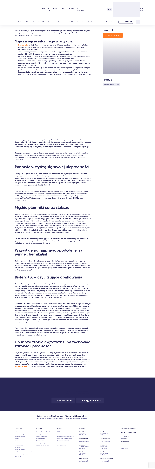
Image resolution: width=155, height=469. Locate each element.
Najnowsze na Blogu (20, 434)
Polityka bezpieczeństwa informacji (23, 451)
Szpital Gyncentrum (83, 458)
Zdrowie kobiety (57, 21)
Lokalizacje (63, 8)
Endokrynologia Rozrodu (63, 440)
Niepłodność (18, 21)
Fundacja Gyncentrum (20, 436)
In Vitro (59, 431)
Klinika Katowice (83, 431)
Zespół (55, 8)
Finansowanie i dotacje (69, 21)
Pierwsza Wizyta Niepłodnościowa (44, 431)
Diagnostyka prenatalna (44, 21)
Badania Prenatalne (40, 438)
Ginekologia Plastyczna (41, 443)
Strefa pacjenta (81, 21)
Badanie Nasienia (40, 440)
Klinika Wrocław (104, 451)
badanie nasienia (21, 366)
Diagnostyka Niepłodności (42, 434)
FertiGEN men (60, 443)
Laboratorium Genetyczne (106, 458)
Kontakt (71, 8)
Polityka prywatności (20, 449)
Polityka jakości (18, 447)
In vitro (102, 21)
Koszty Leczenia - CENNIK (42, 445)
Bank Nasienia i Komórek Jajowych (65, 436)
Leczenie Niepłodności (41, 436)
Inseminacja (109, 21)
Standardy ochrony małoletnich (22, 454)
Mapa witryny (18, 456)
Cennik (43, 8)
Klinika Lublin (82, 445)
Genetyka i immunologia (30, 21)
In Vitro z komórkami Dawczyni (64, 434)
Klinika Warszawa (83, 451)
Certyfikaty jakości (19, 445)
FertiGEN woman (61, 445)
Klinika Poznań (103, 445)
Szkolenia (17, 438)
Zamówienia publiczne (20, 443)
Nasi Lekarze (18, 431)
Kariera (16, 440)
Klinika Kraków (103, 431)
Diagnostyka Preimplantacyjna (64, 438)
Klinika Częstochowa (105, 438)
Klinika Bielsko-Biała (83, 438)
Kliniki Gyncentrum (92, 21)
